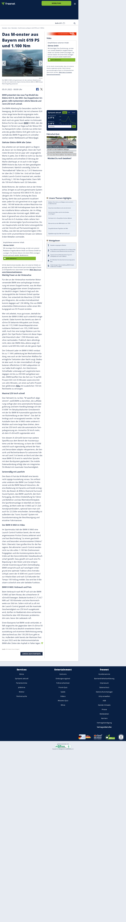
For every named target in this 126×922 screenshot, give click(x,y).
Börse (21, 674)
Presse (104, 709)
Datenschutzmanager (104, 692)
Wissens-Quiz (63, 700)
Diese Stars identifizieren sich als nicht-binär (59, 208)
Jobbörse (21, 687)
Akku (18, 385)
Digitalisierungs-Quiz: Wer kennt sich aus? (59, 233)
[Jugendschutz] (63, 746)
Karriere (104, 718)
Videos (63, 696)
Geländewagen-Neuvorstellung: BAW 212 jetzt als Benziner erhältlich (62, 265)
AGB (104, 700)
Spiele (63, 692)
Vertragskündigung (104, 722)
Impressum (104, 683)
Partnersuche (21, 696)
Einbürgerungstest (63, 678)
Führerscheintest (63, 683)
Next (41, 63)
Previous (4, 63)
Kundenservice (104, 674)
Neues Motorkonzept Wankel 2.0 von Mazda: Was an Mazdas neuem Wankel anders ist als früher (62, 250)
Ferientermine (21, 683)
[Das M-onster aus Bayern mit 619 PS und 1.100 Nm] (22, 63)
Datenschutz (104, 687)
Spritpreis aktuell (21, 678)
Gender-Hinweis (104, 705)
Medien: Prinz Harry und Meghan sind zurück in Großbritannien (60, 202)
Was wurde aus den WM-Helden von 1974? (59, 223)
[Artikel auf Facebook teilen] (37, 89)
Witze (63, 705)
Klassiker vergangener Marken (58, 245)
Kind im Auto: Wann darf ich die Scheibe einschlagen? (58, 213)
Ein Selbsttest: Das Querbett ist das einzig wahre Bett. (62, 260)
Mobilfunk (56, 3)
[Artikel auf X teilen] (41, 89)
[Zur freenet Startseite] (7, 3)
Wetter (21, 692)
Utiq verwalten (104, 696)
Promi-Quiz (63, 687)
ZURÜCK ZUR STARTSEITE (31, 654)
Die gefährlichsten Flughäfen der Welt (58, 228)
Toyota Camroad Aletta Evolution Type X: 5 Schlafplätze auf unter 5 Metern (61, 255)
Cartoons (63, 674)
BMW (26, 123)
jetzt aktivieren (11, 258)
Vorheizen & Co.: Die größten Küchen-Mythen (60, 218)
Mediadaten (104, 714)
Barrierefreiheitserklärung (104, 678)
